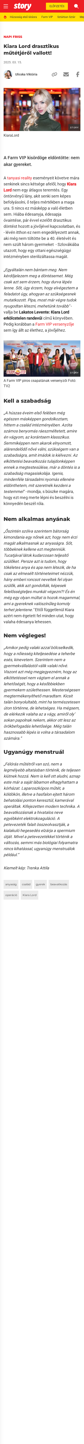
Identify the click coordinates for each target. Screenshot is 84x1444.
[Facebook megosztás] (75, 74)
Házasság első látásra (23, 17)
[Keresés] (76, 6)
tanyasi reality (19, 178)
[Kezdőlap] (22, 6)
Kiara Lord (30, 895)
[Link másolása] (52, 74)
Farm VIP (47, 17)
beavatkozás (58, 884)
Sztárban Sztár (66, 17)
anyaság (11, 884)
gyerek (40, 884)
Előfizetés (57, 6)
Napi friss (13, 37)
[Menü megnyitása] (6, 6)
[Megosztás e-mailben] (64, 74)
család (26, 884)
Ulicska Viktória (26, 74)
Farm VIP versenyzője (54, 324)
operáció (11, 895)
